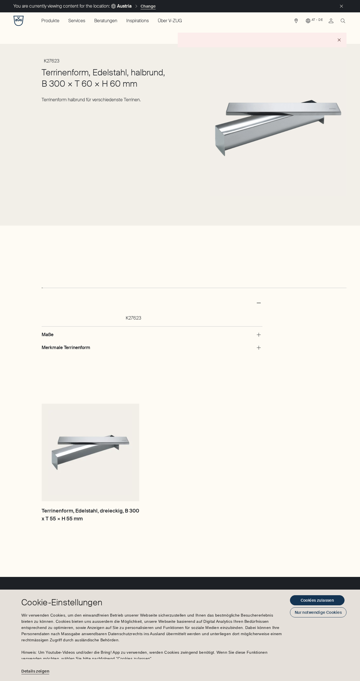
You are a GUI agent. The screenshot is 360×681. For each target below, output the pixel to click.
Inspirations (137, 21)
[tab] (42, 282)
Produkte (50, 21)
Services (76, 21)
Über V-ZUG (170, 21)
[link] (296, 22)
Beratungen (105, 21)
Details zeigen (35, 671)
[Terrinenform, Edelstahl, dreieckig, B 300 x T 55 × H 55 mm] (90, 452)
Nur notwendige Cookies (318, 612)
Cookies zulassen (317, 600)
